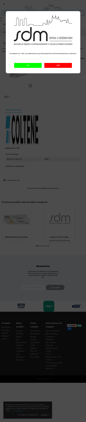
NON (58, 65)
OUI (28, 65)
